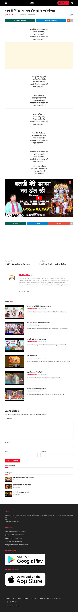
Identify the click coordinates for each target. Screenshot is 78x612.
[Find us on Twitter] (10, 602)
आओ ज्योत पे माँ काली (32, 356)
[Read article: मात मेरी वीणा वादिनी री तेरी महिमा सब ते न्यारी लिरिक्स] (14, 312)
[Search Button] (72, 3)
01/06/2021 (42, 325)
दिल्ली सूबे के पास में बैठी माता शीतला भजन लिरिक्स (38, 323)
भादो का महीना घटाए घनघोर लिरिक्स (13, 541)
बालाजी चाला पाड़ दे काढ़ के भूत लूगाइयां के (36, 388)
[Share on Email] (68, 20)
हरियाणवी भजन (31, 15)
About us (7, 598)
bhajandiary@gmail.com (12, 522)
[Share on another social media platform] (71, 20)
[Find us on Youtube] (13, 602)
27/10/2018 (42, 391)
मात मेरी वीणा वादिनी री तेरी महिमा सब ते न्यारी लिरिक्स (39, 306)
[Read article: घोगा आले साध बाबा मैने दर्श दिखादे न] (14, 378)
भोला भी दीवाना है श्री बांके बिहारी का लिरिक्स (23, 477)
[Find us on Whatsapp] (15, 602)
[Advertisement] (39, 55)
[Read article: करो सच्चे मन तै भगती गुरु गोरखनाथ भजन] (14, 345)
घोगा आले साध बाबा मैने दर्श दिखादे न (35, 372)
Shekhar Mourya (11, 15)
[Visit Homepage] (32, 3)
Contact (26, 598)
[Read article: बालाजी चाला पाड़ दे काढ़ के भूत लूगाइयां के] (14, 394)
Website (43, 451)
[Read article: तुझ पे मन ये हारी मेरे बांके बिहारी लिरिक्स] (8, 486)
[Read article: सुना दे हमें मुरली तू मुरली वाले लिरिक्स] (8, 494)
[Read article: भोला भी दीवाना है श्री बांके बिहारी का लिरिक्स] (8, 479)
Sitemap (34, 598)
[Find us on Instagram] (7, 602)
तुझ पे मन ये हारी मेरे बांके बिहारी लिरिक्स (22, 485)
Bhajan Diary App (44, 598)
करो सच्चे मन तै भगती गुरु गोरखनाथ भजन (36, 339)
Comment (8, 418)
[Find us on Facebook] (5, 602)
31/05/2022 (42, 374)
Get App (64, 3)
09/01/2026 (42, 358)
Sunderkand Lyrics (57, 598)
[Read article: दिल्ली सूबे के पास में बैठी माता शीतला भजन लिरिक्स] (14, 328)
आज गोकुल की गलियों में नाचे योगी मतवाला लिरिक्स (16, 545)
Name (7, 442)
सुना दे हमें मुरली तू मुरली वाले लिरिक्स (21, 492)
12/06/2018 (23, 15)
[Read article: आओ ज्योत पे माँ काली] (14, 361)
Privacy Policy (17, 598)
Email (7, 451)
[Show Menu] (6, 3)
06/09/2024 (42, 341)
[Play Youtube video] (39, 198)
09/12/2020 (42, 308)
